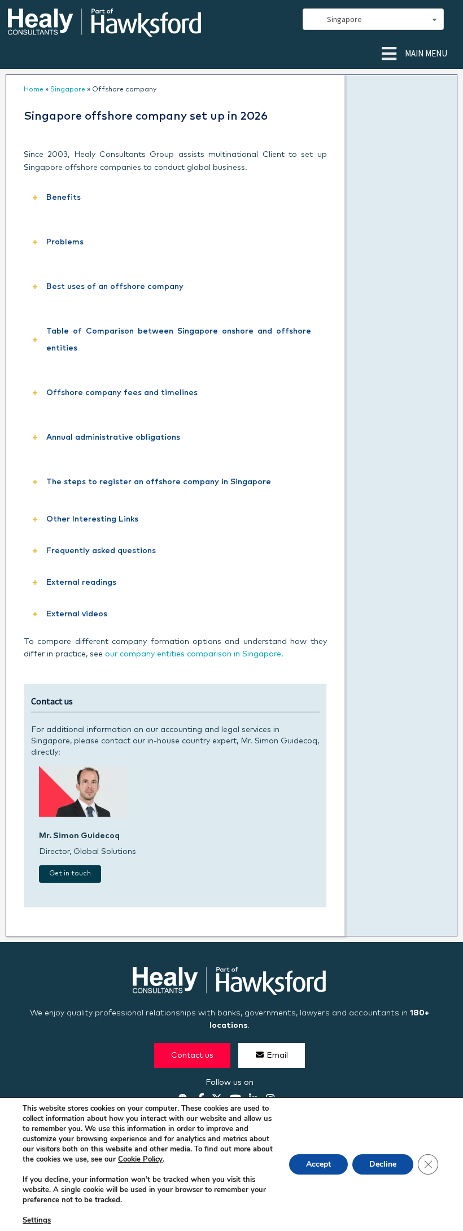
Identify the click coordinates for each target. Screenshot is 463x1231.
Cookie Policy (140, 1159)
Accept (318, 1164)
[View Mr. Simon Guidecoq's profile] (84, 814)
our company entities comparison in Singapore (193, 654)
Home (33, 89)
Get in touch (70, 873)
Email (277, 1055)
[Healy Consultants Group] (104, 32)
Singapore (67, 89)
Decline (382, 1164)
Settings (37, 1220)
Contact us (192, 1055)
